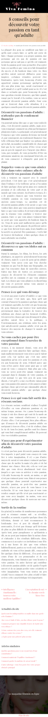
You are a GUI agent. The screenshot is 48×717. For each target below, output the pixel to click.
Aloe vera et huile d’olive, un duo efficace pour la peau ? (22, 620)
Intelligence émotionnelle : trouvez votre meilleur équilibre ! (12, 594)
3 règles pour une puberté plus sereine (16, 637)
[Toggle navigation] (40, 6)
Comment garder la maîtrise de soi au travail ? (19, 661)
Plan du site (24, 715)
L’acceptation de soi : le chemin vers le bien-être (35, 592)
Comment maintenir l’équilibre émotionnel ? (18, 657)
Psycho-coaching (8, 45)
